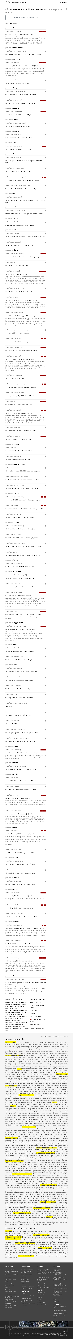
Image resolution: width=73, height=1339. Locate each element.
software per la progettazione (38, 1093)
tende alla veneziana (26, 1054)
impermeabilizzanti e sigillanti (23, 1149)
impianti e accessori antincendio (51, 1116)
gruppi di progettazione (27, 1269)
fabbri (36, 1231)
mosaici (56, 1231)
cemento (64, 1163)
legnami (46, 1166)
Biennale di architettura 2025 (60, 1307)
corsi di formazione (47, 1076)
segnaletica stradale (18, 1067)
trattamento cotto (49, 1233)
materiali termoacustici (30, 1151)
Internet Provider (22, 1085)
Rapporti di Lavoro (42, 1285)
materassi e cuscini (18, 1050)
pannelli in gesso (22, 1179)
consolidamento (34, 1219)
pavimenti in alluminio (59, 1198)
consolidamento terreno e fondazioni (40, 1155)
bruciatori (41, 1108)
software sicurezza (11, 1095)
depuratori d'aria (34, 1114)
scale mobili (18, 1211)
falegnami (42, 1231)
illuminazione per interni (54, 1048)
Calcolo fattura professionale (57, 1269)
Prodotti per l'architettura (11, 1305)
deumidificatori (47, 1114)
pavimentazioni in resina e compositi (36, 1196)
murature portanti (38, 1178)
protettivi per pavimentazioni (27, 1202)
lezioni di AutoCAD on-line (28, 1296)
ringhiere (50, 1210)
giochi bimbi (50, 1059)
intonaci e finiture (11, 1138)
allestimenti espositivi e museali (26, 1042)
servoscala (39, 1211)
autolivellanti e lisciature (24, 1187)
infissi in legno (40, 1131)
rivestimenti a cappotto (46, 1181)
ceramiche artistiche (26, 1231)
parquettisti (63, 1231)
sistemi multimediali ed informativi (38, 1125)
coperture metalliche (60, 1099)
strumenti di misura (29, 1215)
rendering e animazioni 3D (29, 1246)
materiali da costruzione (14, 1161)
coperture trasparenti (29, 1101)
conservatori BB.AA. (17, 1250)
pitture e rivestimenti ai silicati (37, 1142)
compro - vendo (25, 1277)
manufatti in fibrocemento (49, 1168)
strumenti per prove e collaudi (47, 1215)
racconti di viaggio (11, 1258)
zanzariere (64, 1136)
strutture (49, 1217)
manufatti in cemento (30, 1168)
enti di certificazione (47, 1237)
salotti (21, 1052)
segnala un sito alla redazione (26, 17)
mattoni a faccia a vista (58, 1176)
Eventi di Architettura (10, 1269)
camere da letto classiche (47, 1044)
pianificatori (18, 1254)
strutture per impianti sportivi (36, 1223)
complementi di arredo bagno (31, 1070)
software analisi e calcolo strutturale (41, 1085)
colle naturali (36, 1076)
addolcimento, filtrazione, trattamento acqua (32, 1106)
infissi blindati (56, 1129)
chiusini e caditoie (23, 1057)
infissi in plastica (62, 1131)
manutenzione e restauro (45, 1153)
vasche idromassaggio (47, 1074)
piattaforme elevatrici (29, 1210)
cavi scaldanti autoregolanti (34, 1110)
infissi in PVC (9, 1132)
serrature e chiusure (30, 1136)
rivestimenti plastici (47, 1144)
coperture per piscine (52, 1057)
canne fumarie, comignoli (14, 1097)
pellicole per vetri (41, 1132)
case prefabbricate (60, 1217)
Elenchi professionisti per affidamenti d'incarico (44, 1276)
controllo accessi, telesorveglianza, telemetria (49, 1112)
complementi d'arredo (59, 1046)
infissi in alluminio (19, 1131)
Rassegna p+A (9, 1307)
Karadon (41, 1187)
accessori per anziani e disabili (32, 1069)
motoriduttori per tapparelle (24, 1132)
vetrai (16, 1235)
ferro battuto (41, 1048)
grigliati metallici (18, 1061)
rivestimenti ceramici (18, 1144)
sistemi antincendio (60, 1121)
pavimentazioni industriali (58, 1196)
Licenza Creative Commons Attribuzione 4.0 (49, 1334)
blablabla (24, 1284)
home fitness (9, 1072)
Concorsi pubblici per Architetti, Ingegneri (43, 1269)
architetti (56, 1248)
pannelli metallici (34, 1179)
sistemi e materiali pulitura (57, 1159)
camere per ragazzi (18, 1046)
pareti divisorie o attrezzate (58, 1050)
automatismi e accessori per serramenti (23, 1108)
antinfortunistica (18, 1204)
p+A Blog (7, 1287)
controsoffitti (36, 1138)
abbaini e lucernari (43, 1127)
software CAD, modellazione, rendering (19, 1087)
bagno (19, 1069)
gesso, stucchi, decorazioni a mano (54, 1138)
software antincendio (60, 1085)
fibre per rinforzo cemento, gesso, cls (34, 1164)
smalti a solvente (11, 1146)
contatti (64, 1331)
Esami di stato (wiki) (42, 1305)
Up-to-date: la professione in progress (11, 1300)
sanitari (26, 1072)
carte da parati (25, 1138)
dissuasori (64, 1057)
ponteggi (23, 1206)
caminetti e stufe (56, 1108)
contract (8, 1048)
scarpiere (28, 1052)
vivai (14, 1069)
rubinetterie (19, 1072)
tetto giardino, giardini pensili (41, 1102)
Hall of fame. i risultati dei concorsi (12, 1297)
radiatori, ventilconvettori (45, 1121)
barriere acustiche (56, 1055)
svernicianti (35, 1146)
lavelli (7, 1106)
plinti (20, 1221)
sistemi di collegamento (41, 1208)
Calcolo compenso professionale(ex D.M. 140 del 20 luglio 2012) (60, 1284)
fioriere (13, 1059)
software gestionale (38, 1091)
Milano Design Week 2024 (60, 1313)
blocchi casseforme (39, 1174)
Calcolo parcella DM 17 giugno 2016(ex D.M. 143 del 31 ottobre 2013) (60, 1278)
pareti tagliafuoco (21, 1181)
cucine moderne (43, 1104)
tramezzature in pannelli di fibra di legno (53, 1183)
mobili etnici (30, 1050)
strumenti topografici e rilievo (35, 1217)
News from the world (10, 1291)
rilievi (40, 1246)
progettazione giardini (30, 1254)
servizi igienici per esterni (34, 1067)
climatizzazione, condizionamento (17, 1112)
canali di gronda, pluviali (59, 1095)
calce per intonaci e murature (21, 1163)
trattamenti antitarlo (18, 1084)
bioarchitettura (61, 1074)
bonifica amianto (61, 1153)
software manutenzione (20, 1093)
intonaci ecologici (24, 1140)
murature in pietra (25, 1178)
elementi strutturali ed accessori (52, 1219)
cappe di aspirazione (18, 1104)
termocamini (54, 1125)
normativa (24, 1080)
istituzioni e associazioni (14, 1237)
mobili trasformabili (41, 1050)
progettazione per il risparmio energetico (53, 1254)
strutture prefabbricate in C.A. (57, 1223)
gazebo (25, 1059)
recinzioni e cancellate (35, 1065)
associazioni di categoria (32, 1237)
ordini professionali (61, 1237)
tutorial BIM (56, 1301)
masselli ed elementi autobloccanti (17, 1189)
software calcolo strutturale (15, 1089)
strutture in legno (49, 1221)
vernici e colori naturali (59, 1084)
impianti (13, 1106)
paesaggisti (9, 1254)
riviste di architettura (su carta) (48, 1241)
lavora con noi (50, 1329)
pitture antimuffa (61, 1157)
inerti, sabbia (63, 1164)
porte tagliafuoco (56, 1134)
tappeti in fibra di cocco (56, 1082)
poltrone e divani (11, 1052)
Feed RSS (39, 1297)
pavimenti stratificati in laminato (29, 1200)
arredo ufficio (32, 1044)
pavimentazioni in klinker (26, 1194)
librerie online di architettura (26, 1241)
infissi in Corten (31, 1131)
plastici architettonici (32, 1244)
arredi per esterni (29, 1055)
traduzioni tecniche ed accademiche (24, 1248)
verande (43, 1136)
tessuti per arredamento (58, 1054)
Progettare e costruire (11, 1294)
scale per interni (29, 1211)
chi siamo (15, 1329)
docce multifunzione (60, 1070)
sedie (34, 1052)
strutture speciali (23, 1225)
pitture (23, 1142)
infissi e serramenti (29, 1127)
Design (7, 1281)
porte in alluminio (11, 1134)
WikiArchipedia (41, 1302)
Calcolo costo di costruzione (58, 1295)
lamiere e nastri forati (12, 1166)
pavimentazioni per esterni (42, 1063)
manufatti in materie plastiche (21, 1170)
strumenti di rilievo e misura (22, 1208)
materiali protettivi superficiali (44, 1157)
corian (35, 1187)
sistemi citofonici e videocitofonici (16, 1123)
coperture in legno (46, 1097)
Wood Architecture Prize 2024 (60, 1316)
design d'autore (31, 1048)
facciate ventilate (42, 1176)
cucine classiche (31, 1104)
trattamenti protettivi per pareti (51, 1146)
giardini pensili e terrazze (37, 1059)
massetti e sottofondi (39, 1170)
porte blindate (52, 1132)
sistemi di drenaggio (50, 1067)
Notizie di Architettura (11, 1277)
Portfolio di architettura (43, 1287)
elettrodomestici (55, 1104)
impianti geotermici (55, 1117)
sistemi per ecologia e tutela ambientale (27, 1082)
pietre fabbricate (46, 1200)
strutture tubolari (35, 1225)
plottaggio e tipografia (48, 1244)
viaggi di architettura (26, 1275)
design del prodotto (31, 1250)
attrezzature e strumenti (32, 1204)
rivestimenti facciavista (51, 1065)
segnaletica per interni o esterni (49, 1052)
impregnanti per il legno (23, 1157)
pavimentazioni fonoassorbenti (46, 1191)
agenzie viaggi (53, 1256)
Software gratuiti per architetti (26, 1301)
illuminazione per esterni (33, 1061)
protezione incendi (11, 1159)
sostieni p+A (41, 1329)
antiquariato (42, 1042)
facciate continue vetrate (26, 1176)
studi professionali (44, 1248)
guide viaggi (63, 1256)
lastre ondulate (42, 1101)
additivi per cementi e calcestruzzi (37, 1161)
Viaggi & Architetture (10, 1279)
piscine (60, 1063)
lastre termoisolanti (54, 1101)
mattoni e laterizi (52, 1170)
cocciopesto (27, 1076)
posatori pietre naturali (13, 1233)
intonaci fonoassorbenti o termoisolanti (43, 1140)
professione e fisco (26, 1288)
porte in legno (23, 1134)
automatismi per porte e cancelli (17, 1129)
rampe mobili (42, 1210)
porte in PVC (33, 1134)
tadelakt (39, 1233)
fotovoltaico (25, 1078)
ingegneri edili (62, 1252)
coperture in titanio (32, 1099)
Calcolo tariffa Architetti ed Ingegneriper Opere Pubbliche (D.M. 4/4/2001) (60, 1290)
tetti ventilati (25, 1102)
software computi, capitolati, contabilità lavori (43, 1089)
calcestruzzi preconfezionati (41, 1163)
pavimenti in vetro (11, 1200)
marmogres (63, 1187)
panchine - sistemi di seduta (15, 1063)
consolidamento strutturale (15, 1155)
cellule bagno (15, 1070)
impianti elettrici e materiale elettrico (35, 1117)
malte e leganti (54, 1166)
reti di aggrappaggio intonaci (39, 1172)
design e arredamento (46, 1250)
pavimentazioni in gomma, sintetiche (42, 1193)
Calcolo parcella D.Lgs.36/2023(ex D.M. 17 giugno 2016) (60, 1274)
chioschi (14, 1057)
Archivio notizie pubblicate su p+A (10, 1284)
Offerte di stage (41, 1283)
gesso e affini (53, 1164)
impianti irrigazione (48, 1061)
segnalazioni (31, 1329)
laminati (64, 1104)
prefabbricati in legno (19, 1065)
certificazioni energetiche (46, 1243)
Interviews (8, 1303)
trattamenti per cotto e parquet (38, 1084)
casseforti (40, 1046)
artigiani (8, 1231)
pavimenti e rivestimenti (48, 1185)
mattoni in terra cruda (13, 1080)
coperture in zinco (46, 1099)
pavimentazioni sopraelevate (40, 1198)
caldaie (47, 1108)
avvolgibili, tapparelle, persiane (40, 1129)
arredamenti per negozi (20, 1044)
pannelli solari (33, 1080)
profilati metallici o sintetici (20, 1172)
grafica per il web (36, 1252)
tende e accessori (42, 1054)
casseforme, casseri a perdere (16, 1219)
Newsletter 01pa (41, 1295)
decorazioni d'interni (18, 1048)
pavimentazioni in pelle (59, 1194)
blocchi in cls (51, 1174)
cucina (54, 1102)
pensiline (55, 1063)
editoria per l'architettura (42, 1239)
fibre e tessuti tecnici (12, 1164)
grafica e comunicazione (20, 1252)
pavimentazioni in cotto (22, 1193)
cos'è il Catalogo (13, 999)
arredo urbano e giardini (14, 1055)
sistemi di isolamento (28, 1153)
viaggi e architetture (25, 1256)
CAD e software (10, 1085)
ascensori (54, 1208)
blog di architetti (27, 1239)
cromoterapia (48, 1070)
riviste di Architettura (13, 1239)
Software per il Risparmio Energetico (28, 1304)
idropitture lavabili (11, 1140)
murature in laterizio (12, 1178)
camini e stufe (31, 1046)
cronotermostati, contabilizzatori (16, 1114)
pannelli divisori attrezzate (53, 1178)
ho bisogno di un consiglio (26, 1272)
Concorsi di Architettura (11, 1275)
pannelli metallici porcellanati (51, 1179)
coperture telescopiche (13, 1101)
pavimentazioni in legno (43, 1194)
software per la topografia (58, 1093)
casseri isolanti (55, 1163)
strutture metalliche (19, 1223)
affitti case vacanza (41, 1256)
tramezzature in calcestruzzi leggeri (26, 1183)
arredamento (10, 1042)
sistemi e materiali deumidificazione (33, 1159)
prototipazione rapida (12, 1246)
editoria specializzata (12, 1078)
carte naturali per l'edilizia (13, 1076)
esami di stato (25, 1281)
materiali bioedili (35, 1078)
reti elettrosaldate (56, 1172)
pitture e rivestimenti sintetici (57, 1142)
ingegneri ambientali (50, 1252)
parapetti (29, 1063)
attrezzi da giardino (42, 1055)
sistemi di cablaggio (35, 1123)
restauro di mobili (29, 1233)
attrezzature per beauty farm (54, 1069)
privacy (59, 1329)
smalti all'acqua (24, 1146)
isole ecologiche (61, 1061)
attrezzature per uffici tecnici (42, 1213)
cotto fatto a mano (60, 1076)
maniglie (8, 1050)
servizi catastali (48, 1246)
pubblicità (23, 1329)
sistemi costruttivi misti (31, 1221)
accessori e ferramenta (59, 1127)
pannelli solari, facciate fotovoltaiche (29, 1119)
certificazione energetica (27, 1286)
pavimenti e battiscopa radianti (50, 1080)
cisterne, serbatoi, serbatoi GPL (56, 1110)
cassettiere (48, 1046)
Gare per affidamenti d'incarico (43, 1280)
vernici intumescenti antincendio (24, 1147)
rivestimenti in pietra (33, 1144)
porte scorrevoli (43, 1134)
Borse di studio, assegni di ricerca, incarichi (44, 1273)
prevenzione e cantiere (48, 1202)
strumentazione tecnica (22, 1213)
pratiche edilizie (62, 1244)
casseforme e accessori (49, 1204)
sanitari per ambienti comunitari (41, 1072)
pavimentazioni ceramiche (27, 1191)
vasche (36, 1074)
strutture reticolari (11, 1225)
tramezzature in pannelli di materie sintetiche (21, 1185)
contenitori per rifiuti (37, 1057)
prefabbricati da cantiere (36, 1206)
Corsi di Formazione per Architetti (11, 1272)
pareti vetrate (32, 1181)
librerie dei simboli (26, 1298)
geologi (56, 1250)
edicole (7, 1059)
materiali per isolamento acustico (46, 1149)
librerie (65, 1048)
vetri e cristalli (53, 1136)
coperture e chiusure (26, 1095)
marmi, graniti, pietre (52, 1187)
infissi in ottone (51, 1131)
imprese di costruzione (41, 1235)
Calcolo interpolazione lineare (60, 1298)
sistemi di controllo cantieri (52, 1123)
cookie (65, 1329)
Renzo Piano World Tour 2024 (60, 1310)
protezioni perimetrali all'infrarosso (25, 1121)
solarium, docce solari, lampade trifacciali (19, 1074)
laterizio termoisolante (34, 1166)
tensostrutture (15, 1102)
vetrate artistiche (25, 1235)
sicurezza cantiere (53, 1206)
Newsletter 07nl (41, 1292)
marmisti (49, 1231)
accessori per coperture (43, 1095)
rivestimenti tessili (61, 1144)
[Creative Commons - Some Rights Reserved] (63, 1334)
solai (41, 1221)
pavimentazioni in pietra (13, 1196)
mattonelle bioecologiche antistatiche (54, 1078)
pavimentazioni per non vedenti (17, 1198)
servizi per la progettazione (25, 1243)
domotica (56, 1114)
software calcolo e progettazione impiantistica (50, 1087)
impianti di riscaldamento (30, 1116)
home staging (19, 1244)
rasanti (7, 1144)
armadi (49, 1042)
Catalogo (7, 1289)
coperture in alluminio (31, 1097)
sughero (44, 1082)
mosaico (58, 1189)
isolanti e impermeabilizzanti (46, 1147)
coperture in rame (18, 1099)
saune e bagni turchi (60, 1072)
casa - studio (25, 1279)
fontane (19, 1059)
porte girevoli (62, 1132)
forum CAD (24, 1293)
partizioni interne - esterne (22, 1174)
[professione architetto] (18, 3)
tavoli (16, 1054)
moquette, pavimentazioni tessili (42, 1189)
